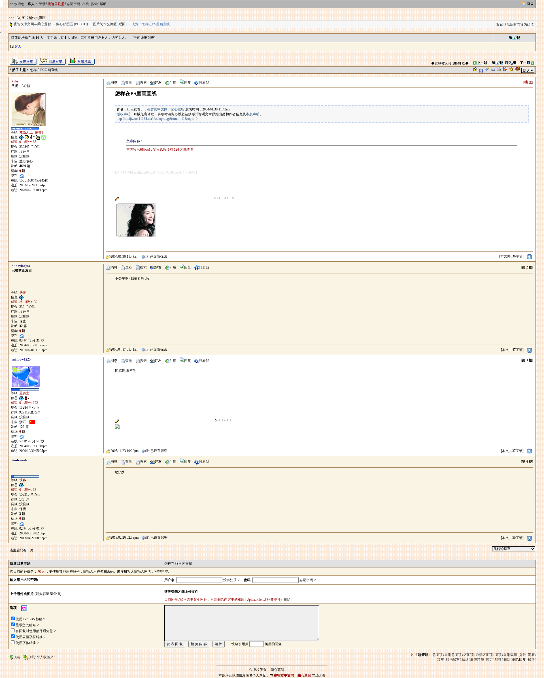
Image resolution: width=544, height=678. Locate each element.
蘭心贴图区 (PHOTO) (72, 24)
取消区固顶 (484, 655)
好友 (158, 83)
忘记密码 (73, 4)
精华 (465, 660)
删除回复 (519, 660)
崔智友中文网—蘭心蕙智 (32, 24)
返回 (122, 24)
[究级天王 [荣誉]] (25, 129)
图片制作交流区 (105, 24)
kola (130, 109)
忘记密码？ (307, 580)
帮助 (103, 4)
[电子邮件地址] (21, 176)
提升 (522, 655)
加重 (440, 660)
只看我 (204, 83)
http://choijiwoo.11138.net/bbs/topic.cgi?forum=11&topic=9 (157, 119)
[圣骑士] (25, 390)
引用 (172, 83)
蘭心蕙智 (277, 670)
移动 (531, 660)
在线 (85, 4)
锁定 (489, 660)
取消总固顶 (453, 655)
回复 (187, 83)
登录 (42, 4)
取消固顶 (510, 655)
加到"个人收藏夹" (41, 657)
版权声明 (123, 114)
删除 (287, 600)
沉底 (531, 655)
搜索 (94, 4)
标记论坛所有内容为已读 (515, 24)
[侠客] (25, 477)
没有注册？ (231, 580)
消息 (113, 83)
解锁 (498, 660)
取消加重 (453, 660)
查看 (128, 83)
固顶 (498, 655)
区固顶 (469, 655)
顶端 (16, 657)
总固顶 (437, 655)
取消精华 (477, 660)
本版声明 (253, 114)
